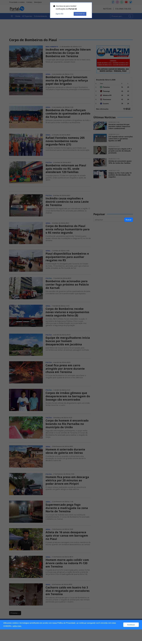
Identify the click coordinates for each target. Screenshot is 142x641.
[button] (120, 625)
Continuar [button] (131, 625)
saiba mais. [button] (17, 626)
